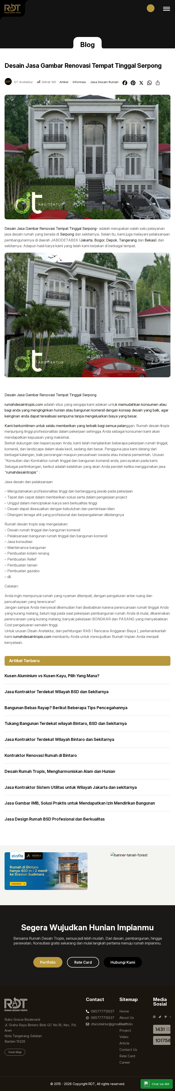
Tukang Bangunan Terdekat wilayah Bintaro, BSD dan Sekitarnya (66, 723)
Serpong (67, 234)
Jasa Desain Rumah (104, 82)
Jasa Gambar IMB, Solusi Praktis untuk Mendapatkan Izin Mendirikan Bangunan (80, 803)
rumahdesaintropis (21, 472)
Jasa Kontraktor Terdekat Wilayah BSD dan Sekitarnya (56, 691)
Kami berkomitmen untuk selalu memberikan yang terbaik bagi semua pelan (65, 425)
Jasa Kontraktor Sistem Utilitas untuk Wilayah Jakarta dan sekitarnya (71, 787)
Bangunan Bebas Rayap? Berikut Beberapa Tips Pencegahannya (66, 707)
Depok (111, 240)
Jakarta (86, 240)
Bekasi (150, 240)
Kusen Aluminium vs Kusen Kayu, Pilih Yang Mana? (52, 675)
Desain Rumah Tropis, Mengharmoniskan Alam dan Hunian (60, 771)
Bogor (99, 240)
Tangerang (128, 240)
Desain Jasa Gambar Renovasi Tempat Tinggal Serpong (50, 228)
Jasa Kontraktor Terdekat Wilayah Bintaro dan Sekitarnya (59, 739)
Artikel (63, 82)
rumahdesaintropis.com (24, 404)
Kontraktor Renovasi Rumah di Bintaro (41, 755)
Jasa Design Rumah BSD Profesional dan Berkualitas (55, 819)
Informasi (79, 82)
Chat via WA (160, 1084)
